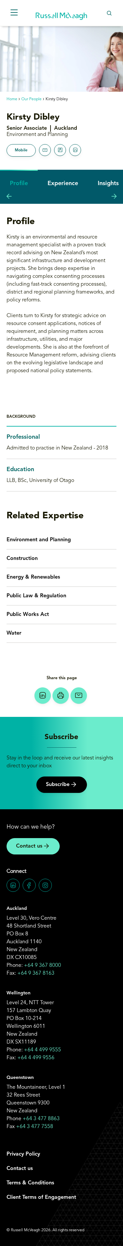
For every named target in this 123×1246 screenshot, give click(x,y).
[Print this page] (60, 695)
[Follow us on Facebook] (29, 885)
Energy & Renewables (33, 577)
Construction (22, 558)
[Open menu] (14, 13)
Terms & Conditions (30, 1183)
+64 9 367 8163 (35, 973)
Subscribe (58, 784)
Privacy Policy (23, 1154)
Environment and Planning (39, 540)
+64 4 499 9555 (42, 1050)
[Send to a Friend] (79, 695)
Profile (19, 183)
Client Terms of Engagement (41, 1197)
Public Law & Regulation (36, 596)
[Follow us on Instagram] (45, 885)
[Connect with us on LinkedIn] (13, 885)
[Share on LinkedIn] (42, 695)
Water (14, 633)
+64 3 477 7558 (34, 1126)
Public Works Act (28, 614)
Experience (63, 183)
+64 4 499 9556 (35, 1058)
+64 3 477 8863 (41, 1118)
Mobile (21, 150)
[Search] (109, 13)
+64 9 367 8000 (42, 965)
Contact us (29, 846)
